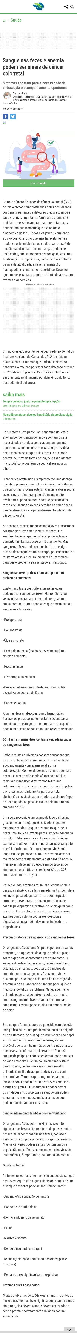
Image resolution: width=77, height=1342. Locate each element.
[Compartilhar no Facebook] (5, 116)
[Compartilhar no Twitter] (13, 116)
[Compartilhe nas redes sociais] (66, 7)
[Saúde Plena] (38, 6)
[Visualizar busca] (72, 7)
